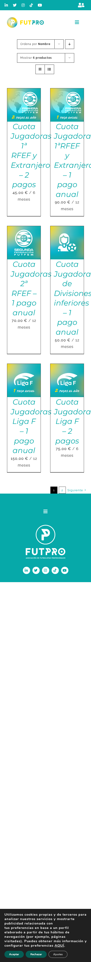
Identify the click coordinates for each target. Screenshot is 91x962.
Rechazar (36, 954)
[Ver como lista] (49, 69)
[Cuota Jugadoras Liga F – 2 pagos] (67, 367)
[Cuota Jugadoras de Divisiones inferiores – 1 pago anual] (67, 229)
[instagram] (23, 5)
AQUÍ (59, 945)
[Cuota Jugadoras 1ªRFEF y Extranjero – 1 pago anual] (67, 91)
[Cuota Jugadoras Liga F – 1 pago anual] (24, 367)
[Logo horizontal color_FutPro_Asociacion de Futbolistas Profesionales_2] (25, 19)
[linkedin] (6, 5)
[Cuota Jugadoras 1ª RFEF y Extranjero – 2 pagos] (24, 91)
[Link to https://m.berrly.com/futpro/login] (81, 5)
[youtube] (40, 5)
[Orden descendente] (69, 44)
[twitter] (15, 5)
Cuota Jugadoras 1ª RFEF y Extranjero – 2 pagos (31, 155)
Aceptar (14, 954)
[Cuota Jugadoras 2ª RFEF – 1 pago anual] (24, 229)
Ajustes (58, 954)
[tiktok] (31, 5)
